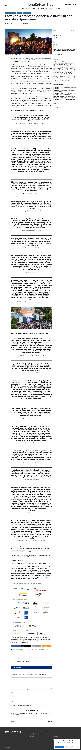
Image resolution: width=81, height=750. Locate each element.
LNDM (59, 72)
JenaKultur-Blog (40, 4)
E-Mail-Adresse (14, 696)
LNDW (63, 72)
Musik (48, 649)
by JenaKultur (8, 23)
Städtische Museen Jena (67, 76)
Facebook (43, 733)
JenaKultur (31, 649)
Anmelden (55, 106)
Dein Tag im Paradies (60, 64)
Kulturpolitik (40, 8)
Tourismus (72, 77)
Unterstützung (21, 650)
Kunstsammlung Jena (68, 71)
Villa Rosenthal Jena (65, 79)
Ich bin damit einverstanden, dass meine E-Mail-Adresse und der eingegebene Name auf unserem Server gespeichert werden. (64, 50)
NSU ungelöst (67, 73)
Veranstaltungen (56, 79)
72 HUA (63, 61)
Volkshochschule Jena (65, 80)
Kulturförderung (26, 13)
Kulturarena (19, 13)
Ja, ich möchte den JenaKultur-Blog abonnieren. (21, 705)
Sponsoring (13, 650)
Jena (27, 649)
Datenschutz (55, 736)
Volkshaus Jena (57, 80)
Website (12, 701)
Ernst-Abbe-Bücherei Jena (67, 65)
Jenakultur (29, 661)
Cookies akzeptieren (59, 746)
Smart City (61, 75)
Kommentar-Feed (68, 106)
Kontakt (57, 8)
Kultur (36, 649)
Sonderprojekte (50, 8)
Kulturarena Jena (19, 65)
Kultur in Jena (13, 13)
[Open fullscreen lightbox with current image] (31, 318)
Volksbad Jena (73, 79)
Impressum (55, 734)
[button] (16, 646)
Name (12, 692)
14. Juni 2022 (8, 25)
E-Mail (55, 44)
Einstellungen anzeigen (74, 746)
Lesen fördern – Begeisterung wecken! (67, 99)
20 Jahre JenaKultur (57, 61)
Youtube (42, 734)
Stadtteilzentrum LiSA (64, 77)
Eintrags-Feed (61, 106)
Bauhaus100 (56, 63)
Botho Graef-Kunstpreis (64, 63)
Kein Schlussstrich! (65, 68)
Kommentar (13, 676)
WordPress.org (56, 107)
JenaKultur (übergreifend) (28, 8)
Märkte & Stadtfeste (69, 72)
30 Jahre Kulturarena (19, 649)
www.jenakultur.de (20, 661)
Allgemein (7, 13)
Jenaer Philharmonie (66, 67)
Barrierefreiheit (56, 737)
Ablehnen (66, 746)
